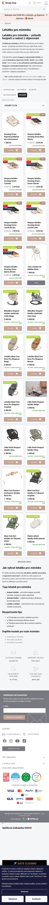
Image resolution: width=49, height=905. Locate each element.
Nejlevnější (21, 90)
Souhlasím (36, 899)
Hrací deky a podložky (14, 640)
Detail (36, 283)
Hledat (44, 9)
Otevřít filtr (11, 105)
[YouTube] (17, 740)
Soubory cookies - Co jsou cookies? (35, 883)
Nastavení (24, 892)
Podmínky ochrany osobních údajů (12, 883)
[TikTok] (24, 740)
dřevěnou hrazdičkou (30, 77)
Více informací (6, 886)
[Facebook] (4, 740)
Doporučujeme (8, 90)
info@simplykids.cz (14, 734)
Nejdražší (32, 90)
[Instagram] (11, 740)
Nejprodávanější (9, 95)
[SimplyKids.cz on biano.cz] (6, 777)
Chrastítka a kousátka (14, 642)
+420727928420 (33, 734)
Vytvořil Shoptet (16, 819)
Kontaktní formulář (13, 748)
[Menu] (46, 3)
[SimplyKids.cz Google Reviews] (36, 777)
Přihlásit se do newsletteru (14, 717)
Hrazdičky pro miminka (15, 637)
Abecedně (22, 95)
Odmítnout (12, 899)
